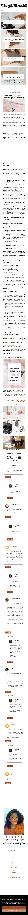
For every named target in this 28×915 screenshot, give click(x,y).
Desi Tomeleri (15, 504)
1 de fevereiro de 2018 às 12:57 (15, 645)
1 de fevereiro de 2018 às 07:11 (16, 603)
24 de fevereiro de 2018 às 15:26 (15, 729)
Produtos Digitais (14, 875)
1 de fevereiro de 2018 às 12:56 (15, 579)
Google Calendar (9, 345)
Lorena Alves (17, 485)
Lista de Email (14, 867)
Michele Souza (15, 725)
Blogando (14, 862)
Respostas (10, 480)
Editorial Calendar (8, 349)
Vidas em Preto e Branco (13, 628)
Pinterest (5, 397)
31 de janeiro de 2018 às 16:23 (16, 470)
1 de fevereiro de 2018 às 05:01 (15, 489)
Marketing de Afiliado (14, 870)
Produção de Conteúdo (14, 92)
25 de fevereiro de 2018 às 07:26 (14, 755)
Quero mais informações (14, 910)
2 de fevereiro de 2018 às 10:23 (16, 673)
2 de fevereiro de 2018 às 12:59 (15, 704)
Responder (7, 476)
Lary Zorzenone (16, 598)
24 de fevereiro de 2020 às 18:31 (15, 777)
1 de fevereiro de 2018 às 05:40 (16, 551)
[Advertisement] (15, 87)
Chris (13, 668)
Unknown (14, 546)
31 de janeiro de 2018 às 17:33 (16, 509)
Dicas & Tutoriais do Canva (14, 865)
